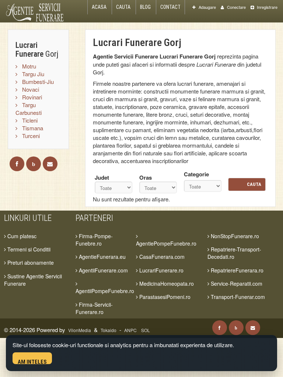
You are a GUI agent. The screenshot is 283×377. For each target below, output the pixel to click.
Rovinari (31, 97)
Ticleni (29, 120)
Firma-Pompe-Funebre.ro (94, 239)
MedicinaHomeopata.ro (166, 283)
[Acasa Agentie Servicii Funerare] (38, 11)
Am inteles (32, 361)
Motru (28, 66)
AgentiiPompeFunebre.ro (105, 291)
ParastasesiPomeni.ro (164, 296)
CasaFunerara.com (161, 256)
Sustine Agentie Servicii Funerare (33, 279)
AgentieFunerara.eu (101, 256)
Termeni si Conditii (28, 249)
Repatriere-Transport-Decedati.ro (234, 253)
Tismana (32, 128)
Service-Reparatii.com (235, 283)
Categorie (196, 174)
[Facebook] (17, 163)
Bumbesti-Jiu (37, 81)
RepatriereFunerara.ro (236, 270)
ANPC (130, 330)
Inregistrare (266, 7)
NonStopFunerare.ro (234, 236)
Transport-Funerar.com (237, 296)
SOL (145, 330)
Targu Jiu (32, 74)
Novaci (30, 89)
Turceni (30, 136)
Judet (102, 178)
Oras (145, 178)
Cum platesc (21, 236)
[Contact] (50, 163)
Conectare (236, 7)
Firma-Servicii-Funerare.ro (94, 308)
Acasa (99, 7)
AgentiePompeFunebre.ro (166, 243)
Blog (145, 7)
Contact (170, 7)
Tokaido (108, 330)
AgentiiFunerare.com (102, 270)
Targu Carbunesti (28, 108)
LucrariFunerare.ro (161, 270)
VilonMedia (79, 330)
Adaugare (207, 7)
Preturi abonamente (30, 262)
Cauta (123, 7)
